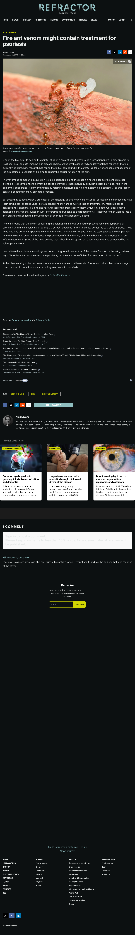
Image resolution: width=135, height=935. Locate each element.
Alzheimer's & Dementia (12, 448)
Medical (39, 878)
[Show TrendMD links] (131, 380)
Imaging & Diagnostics (79, 878)
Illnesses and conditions (79, 863)
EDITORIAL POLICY (11, 874)
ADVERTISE (8, 878)
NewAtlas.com (108, 859)
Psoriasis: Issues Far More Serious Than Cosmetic (24, 341)
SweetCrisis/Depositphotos (21, 151)
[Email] (130, 52)
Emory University (21, 320)
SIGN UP (111, 20)
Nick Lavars (22, 416)
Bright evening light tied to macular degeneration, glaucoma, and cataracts (111, 479)
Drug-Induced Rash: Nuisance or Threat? (20, 369)
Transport (106, 874)
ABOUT (6, 870)
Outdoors (106, 870)
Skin (33, 394)
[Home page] (67, 8)
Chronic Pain (54, 448)
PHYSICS (83, 20)
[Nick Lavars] (8, 420)
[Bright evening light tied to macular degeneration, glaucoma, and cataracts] (114, 458)
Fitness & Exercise (77, 900)
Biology (39, 867)
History (39, 874)
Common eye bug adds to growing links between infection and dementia (21, 479)
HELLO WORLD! (9, 863)
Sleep (71, 904)
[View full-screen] (129, 61)
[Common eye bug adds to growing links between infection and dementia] (21, 458)
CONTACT (7, 889)
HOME (5, 20)
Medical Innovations (78, 870)
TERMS (6, 882)
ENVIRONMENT (68, 20)
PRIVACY (6, 885)
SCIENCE (40, 859)
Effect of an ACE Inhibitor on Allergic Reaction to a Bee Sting (28, 334)
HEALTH (15, 20)
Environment (41, 863)
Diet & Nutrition (75, 896)
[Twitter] (115, 52)
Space (38, 885)
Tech (104, 867)
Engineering (107, 863)
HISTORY (54, 20)
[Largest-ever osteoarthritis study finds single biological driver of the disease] (67, 458)
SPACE (94, 20)
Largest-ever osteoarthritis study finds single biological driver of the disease (65, 479)
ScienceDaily (43, 320)
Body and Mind (9, 33)
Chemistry (40, 870)
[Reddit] (125, 52)
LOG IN (122, 20)
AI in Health (74, 874)
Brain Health (74, 867)
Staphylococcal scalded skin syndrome (19, 362)
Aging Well (100, 448)
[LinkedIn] (120, 52)
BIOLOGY (27, 20)
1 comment (56, 405)
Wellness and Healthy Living (81, 889)
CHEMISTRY (40, 20)
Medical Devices (76, 882)
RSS (4, 893)
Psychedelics (75, 885)
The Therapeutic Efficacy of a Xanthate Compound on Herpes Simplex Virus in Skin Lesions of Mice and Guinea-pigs (52, 355)
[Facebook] (109, 52)
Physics (39, 882)
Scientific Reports (60, 275)
